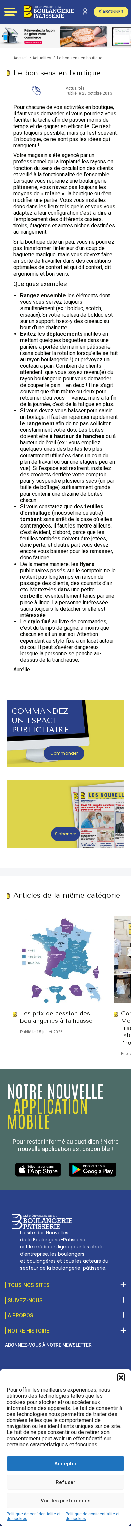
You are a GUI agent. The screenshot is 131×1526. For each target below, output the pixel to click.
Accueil (20, 58)
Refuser (65, 1482)
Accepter (65, 1464)
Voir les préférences (65, 1501)
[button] (121, 1377)
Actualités (41, 58)
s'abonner (111, 11)
